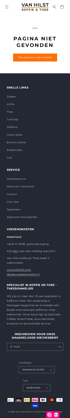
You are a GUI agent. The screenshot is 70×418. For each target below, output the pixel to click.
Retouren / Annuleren (20, 186)
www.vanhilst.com (19, 269)
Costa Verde (14, 134)
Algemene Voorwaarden (22, 217)
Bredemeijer (15, 149)
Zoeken (11, 96)
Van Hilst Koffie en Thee (28, 412)
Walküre (12, 127)
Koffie (10, 104)
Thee (10, 111)
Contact (12, 194)
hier (15, 251)
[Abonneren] (59, 347)
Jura (9, 157)
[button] (7, 7)
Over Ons (13, 201)
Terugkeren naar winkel (35, 57)
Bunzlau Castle (16, 142)
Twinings (12, 119)
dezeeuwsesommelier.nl (23, 274)
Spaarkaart (14, 209)
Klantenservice (16, 178)
